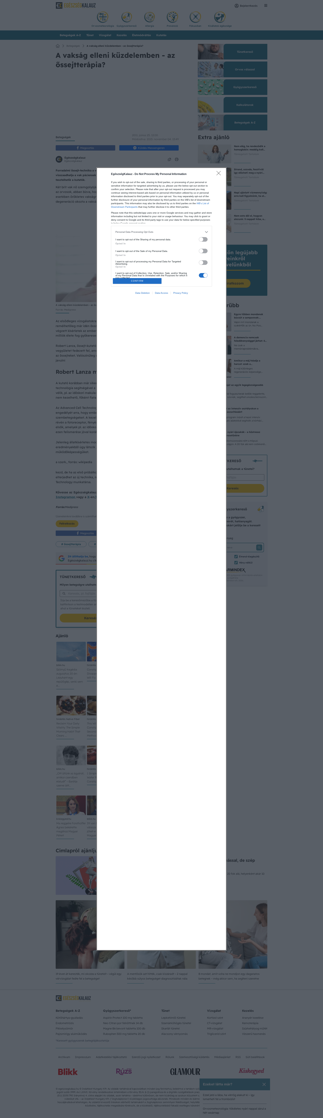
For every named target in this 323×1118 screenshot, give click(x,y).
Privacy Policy (180, 293)
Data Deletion (142, 293)
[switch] (203, 239)
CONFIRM (137, 281)
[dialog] (161, 559)
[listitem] (161, 232)
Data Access (161, 293)
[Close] (220, 174)
